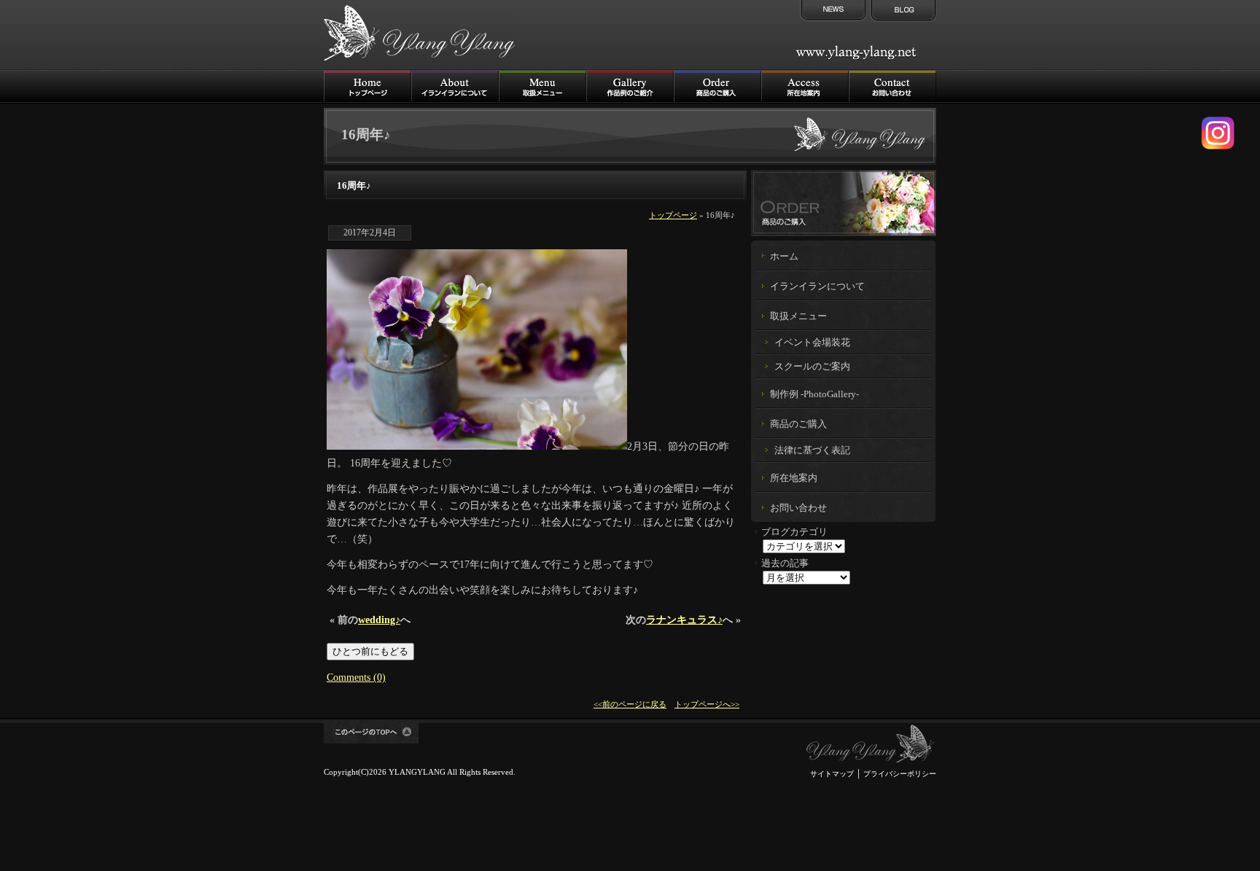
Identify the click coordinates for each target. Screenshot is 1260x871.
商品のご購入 (717, 86)
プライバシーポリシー (899, 774)
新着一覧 (832, 11)
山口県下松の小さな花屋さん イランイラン (870, 744)
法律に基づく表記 (812, 450)
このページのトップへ (371, 731)
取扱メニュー (542, 86)
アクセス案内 (805, 86)
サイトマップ (832, 774)
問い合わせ (892, 86)
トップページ (673, 215)
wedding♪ (379, 619)
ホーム (784, 256)
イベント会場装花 (812, 342)
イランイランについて (455, 86)
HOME (367, 86)
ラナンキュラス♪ (684, 619)
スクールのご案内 (812, 366)
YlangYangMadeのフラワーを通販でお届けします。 (843, 202)
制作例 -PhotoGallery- (814, 394)
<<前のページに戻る (630, 704)
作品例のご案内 (630, 86)
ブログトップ (902, 11)
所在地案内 (793, 478)
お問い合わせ (798, 508)
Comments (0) (356, 677)
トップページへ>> (706, 704)
